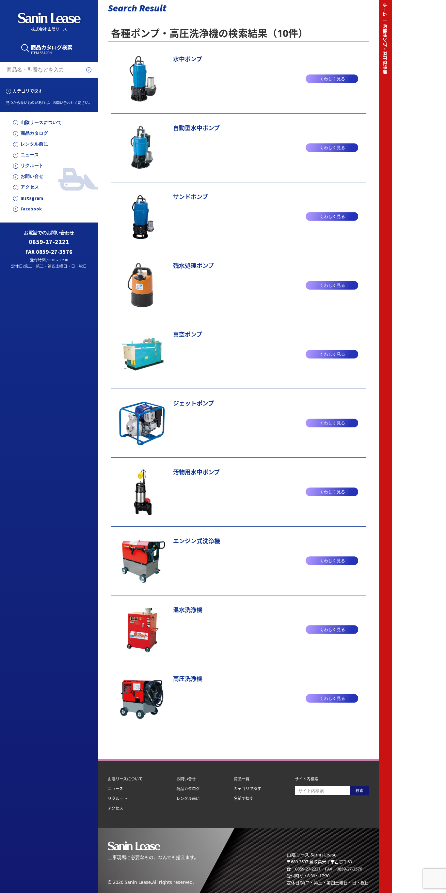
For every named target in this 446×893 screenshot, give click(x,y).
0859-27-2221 (49, 242)
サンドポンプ (190, 197)
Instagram (32, 198)
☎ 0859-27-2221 (304, 869)
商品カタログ (34, 133)
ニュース (30, 155)
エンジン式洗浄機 (196, 541)
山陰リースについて (41, 122)
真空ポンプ (187, 334)
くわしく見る (332, 78)
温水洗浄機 (187, 610)
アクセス (30, 187)
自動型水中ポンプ (196, 128)
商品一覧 (241, 779)
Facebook (31, 209)
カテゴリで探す (27, 91)
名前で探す (243, 798)
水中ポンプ (187, 59)
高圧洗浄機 (187, 679)
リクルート (32, 165)
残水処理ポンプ (193, 265)
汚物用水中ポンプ (196, 472)
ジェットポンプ (193, 403)
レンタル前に (34, 144)
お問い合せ (32, 176)
